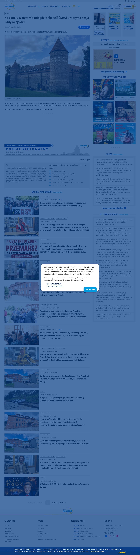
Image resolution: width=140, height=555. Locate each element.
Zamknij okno (90, 290)
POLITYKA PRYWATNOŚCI (55, 286)
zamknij (122, 552)
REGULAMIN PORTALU (54, 284)
